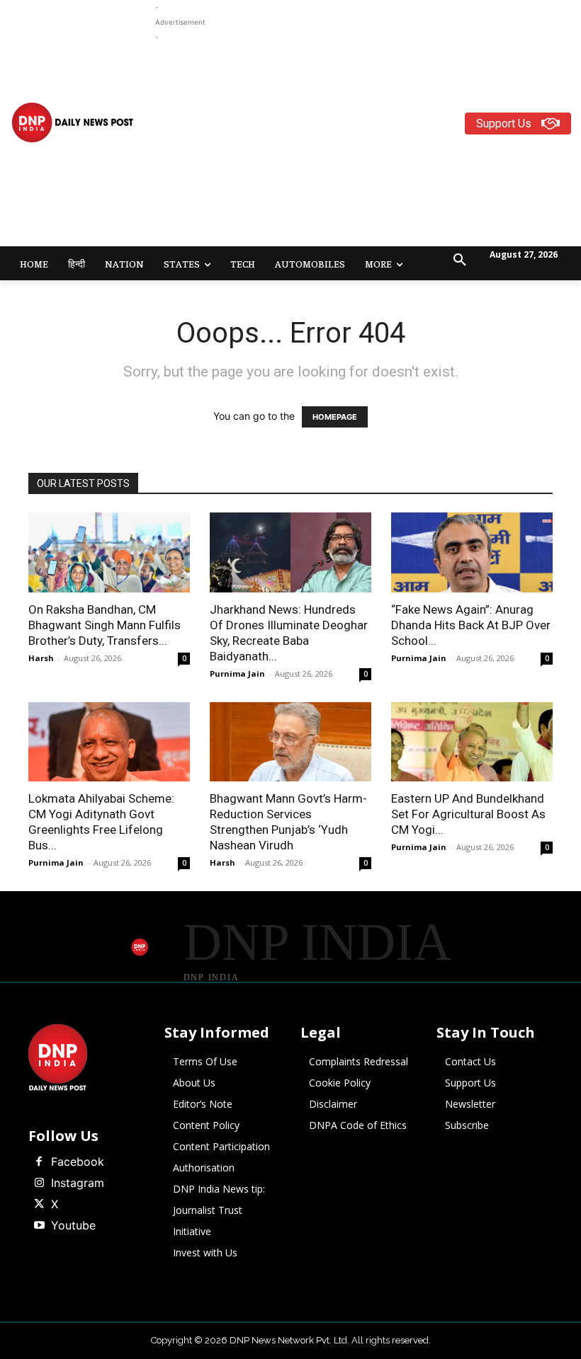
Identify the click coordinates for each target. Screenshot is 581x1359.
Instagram (77, 1182)
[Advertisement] (368, 144)
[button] (460, 260)
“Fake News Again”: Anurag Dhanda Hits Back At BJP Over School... (471, 625)
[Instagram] (39, 1183)
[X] (39, 1204)
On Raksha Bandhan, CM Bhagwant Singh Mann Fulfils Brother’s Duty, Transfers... (104, 625)
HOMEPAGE (334, 417)
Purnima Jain (237, 673)
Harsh (41, 658)
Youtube (73, 1225)
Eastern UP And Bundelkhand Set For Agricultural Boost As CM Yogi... (468, 814)
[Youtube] (39, 1226)
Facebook (77, 1161)
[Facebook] (39, 1162)
